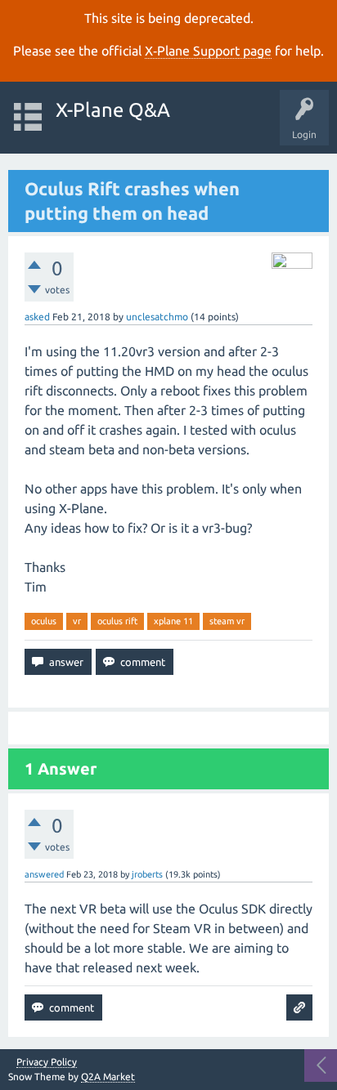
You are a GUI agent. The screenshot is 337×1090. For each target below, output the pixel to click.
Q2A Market (108, 1076)
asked (37, 316)
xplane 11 (173, 621)
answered (44, 874)
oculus (43, 621)
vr (77, 621)
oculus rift (117, 621)
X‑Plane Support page (208, 50)
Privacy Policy (46, 1062)
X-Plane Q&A (113, 110)
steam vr (227, 621)
